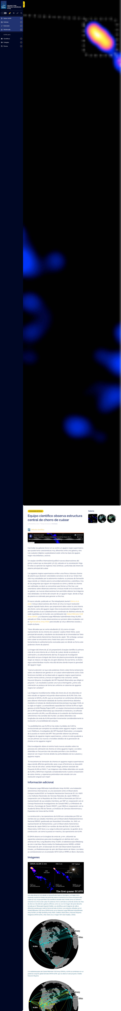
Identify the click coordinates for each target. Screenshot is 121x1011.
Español (5, 13)
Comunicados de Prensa (35, 511)
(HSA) (39, 622)
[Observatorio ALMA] (11, 5)
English (2, 13)
